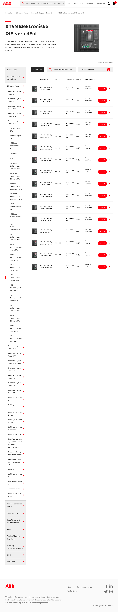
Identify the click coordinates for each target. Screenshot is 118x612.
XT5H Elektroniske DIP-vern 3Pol (15, 227)
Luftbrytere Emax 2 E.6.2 (15, 421)
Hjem (70, 3)
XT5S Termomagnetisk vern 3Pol (16, 328)
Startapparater (13, 513)
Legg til (102, 88)
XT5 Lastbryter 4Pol (15, 137)
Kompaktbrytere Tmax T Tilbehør (14, 392)
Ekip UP (11, 469)
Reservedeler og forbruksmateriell (15, 453)
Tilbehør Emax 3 (14, 489)
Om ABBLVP (78, 3)
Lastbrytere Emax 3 (15, 483)
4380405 (58, 243)
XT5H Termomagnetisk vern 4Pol (16, 257)
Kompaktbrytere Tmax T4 (14, 369)
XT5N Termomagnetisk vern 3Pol (16, 288)
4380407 (58, 172)
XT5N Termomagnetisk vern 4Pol (16, 298)
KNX (9, 529)
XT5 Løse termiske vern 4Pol (15, 217)
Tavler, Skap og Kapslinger (13, 537)
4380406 (58, 160)
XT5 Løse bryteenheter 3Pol (15, 146)
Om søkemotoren (84, 587)
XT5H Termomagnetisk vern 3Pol (16, 247)
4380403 (58, 136)
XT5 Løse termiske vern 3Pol (15, 206)
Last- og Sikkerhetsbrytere (15, 547)
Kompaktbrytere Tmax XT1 (14, 93)
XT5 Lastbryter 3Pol (15, 130)
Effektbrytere (22, 13)
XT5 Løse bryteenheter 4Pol (15, 156)
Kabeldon (11, 562)
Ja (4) (78, 88)
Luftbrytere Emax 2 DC (15, 495)
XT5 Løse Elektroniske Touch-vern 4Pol (16, 196)
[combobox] (42, 3)
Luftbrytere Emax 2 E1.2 (15, 399)
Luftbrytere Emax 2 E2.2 (15, 406)
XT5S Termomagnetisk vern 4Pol (16, 338)
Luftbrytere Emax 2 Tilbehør (15, 428)
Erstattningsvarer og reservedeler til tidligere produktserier (15, 443)
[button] (109, 88)
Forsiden (9, 13)
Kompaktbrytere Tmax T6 (14, 384)
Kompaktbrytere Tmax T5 (14, 377)
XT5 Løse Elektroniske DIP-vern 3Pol (15, 166)
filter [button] (35, 70)
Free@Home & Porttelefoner (13, 521)
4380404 (58, 148)
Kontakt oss (100, 3)
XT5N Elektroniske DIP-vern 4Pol (15, 277)
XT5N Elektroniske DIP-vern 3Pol (15, 267)
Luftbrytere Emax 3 (15, 475)
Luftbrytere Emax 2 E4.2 (15, 414)
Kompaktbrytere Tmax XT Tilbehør (14, 362)
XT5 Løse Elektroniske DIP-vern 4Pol (15, 176)
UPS (9, 555)
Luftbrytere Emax (15, 434)
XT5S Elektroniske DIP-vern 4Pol (15, 318)
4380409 (58, 255)
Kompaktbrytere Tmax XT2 (14, 100)
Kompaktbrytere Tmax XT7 (14, 355)
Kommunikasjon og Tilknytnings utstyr (14, 462)
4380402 (58, 124)
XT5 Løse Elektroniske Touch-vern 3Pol (16, 186)
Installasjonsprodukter (14, 505)
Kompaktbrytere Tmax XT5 (43, 13)
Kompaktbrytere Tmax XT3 (14, 107)
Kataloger (89, 3)
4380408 (58, 183)
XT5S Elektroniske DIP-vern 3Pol (15, 308)
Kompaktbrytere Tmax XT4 (14, 115)
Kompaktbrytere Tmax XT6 (14, 347)
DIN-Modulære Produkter (13, 78)
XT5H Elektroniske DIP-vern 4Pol (15, 237)
